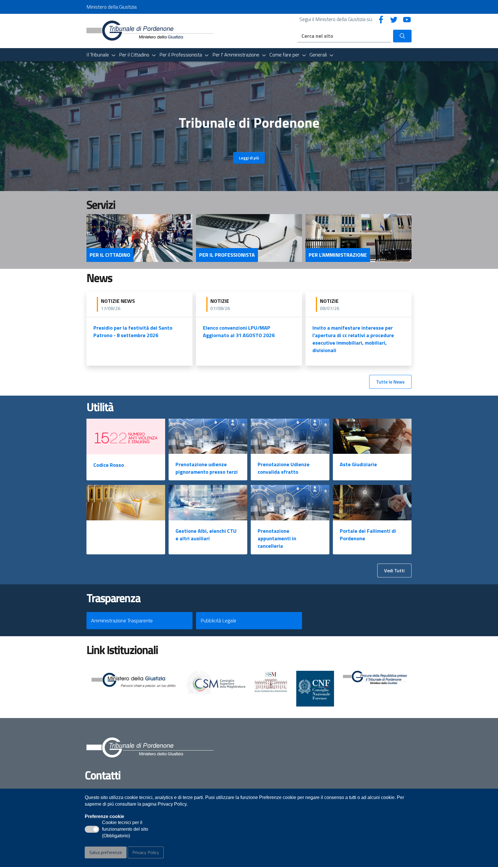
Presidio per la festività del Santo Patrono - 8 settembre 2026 (132, 331)
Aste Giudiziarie (358, 464)
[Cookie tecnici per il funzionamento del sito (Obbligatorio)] (92, 829)
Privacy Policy (145, 852)
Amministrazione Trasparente (122, 620)
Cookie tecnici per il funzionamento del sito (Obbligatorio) (125, 829)
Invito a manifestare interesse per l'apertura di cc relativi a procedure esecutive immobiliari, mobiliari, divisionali (353, 339)
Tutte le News (390, 381)
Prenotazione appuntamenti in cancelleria (277, 538)
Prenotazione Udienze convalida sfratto (284, 468)
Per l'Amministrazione (338, 255)
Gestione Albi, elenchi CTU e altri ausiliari (206, 534)
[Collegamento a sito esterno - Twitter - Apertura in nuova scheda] (394, 19)
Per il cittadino (110, 255)
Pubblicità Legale (218, 620)
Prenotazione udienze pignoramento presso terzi (207, 468)
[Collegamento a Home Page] (150, 30)
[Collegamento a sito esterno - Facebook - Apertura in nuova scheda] (381, 19)
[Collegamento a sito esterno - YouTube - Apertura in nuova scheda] (407, 19)
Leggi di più (249, 158)
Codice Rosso (108, 465)
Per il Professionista (227, 255)
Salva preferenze (105, 852)
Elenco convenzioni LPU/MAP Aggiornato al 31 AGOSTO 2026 (239, 331)
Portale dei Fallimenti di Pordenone (368, 534)
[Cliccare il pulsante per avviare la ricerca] (402, 36)
